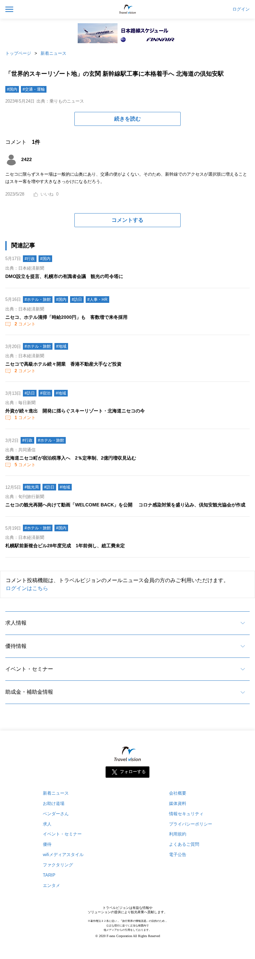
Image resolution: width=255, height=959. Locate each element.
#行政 (30, 258)
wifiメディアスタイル (63, 854)
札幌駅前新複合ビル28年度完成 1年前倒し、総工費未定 (65, 545)
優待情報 (16, 646)
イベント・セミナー (29, 669)
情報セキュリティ (186, 813)
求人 (47, 824)
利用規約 (177, 833)
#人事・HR (97, 299)
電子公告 (177, 854)
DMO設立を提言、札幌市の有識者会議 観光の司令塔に (64, 276)
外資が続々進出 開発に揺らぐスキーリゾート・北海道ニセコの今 (75, 410)
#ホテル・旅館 (38, 299)
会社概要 (177, 793)
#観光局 (32, 487)
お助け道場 (53, 803)
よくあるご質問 (184, 844)
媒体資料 (177, 803)
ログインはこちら (27, 588)
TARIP (49, 875)
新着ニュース (53, 53)
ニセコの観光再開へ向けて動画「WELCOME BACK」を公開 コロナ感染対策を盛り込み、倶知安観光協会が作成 (125, 504)
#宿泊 (45, 393)
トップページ (18, 53)
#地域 (61, 346)
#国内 (12, 89)
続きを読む (127, 119)
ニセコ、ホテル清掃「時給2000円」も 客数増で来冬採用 (66, 317)
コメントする (127, 220)
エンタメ (51, 885)
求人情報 (16, 623)
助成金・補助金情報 (29, 692)
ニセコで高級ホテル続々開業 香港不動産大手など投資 (63, 364)
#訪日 (77, 299)
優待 (47, 844)
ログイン (241, 9)
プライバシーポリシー (190, 824)
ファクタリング (58, 864)
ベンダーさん (56, 813)
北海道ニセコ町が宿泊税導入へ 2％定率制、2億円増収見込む (70, 458)
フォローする (133, 771)
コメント (25, 323)
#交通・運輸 (34, 89)
